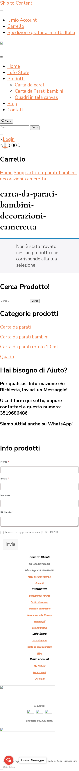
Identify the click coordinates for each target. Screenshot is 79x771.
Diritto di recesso (39, 602)
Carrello (15, 26)
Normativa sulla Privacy (39, 615)
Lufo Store (18, 72)
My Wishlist (39, 666)
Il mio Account (22, 20)
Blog (12, 104)
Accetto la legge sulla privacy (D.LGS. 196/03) (31, 532)
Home (13, 66)
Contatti (15, 110)
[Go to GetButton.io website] (9, 767)
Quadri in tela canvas (36, 97)
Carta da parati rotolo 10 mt (29, 347)
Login (9, 139)
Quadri (7, 357)
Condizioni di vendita (39, 595)
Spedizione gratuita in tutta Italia (41, 32)
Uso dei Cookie (39, 628)
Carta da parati (30, 85)
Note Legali (39, 621)
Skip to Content (16, 3)
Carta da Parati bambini (39, 91)
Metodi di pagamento (40, 608)
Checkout (39, 678)
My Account (39, 672)
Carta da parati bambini (24, 337)
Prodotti (16, 79)
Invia (10, 544)
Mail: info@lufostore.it (39, 576)
